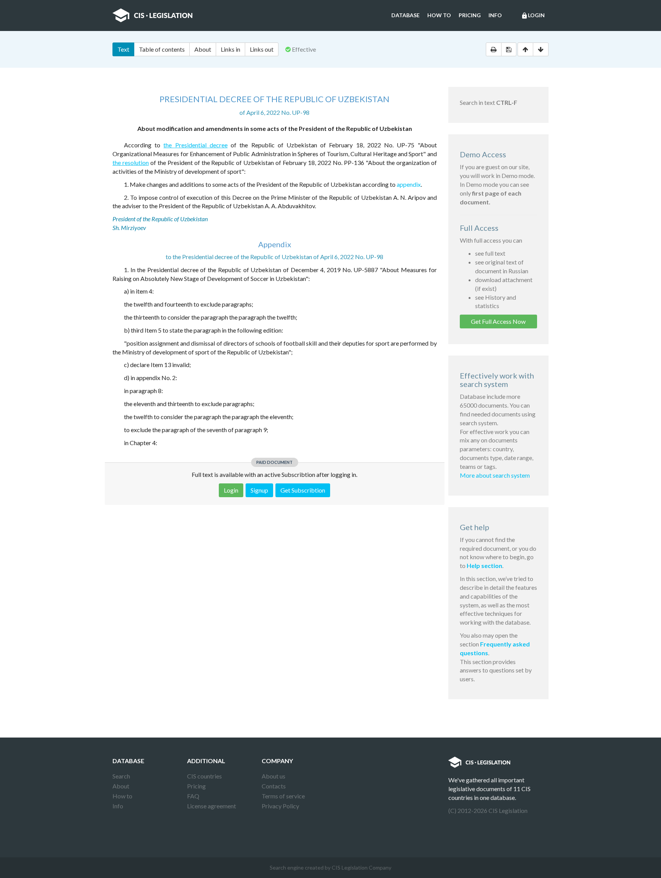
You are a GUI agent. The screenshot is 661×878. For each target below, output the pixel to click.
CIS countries (204, 776)
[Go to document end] (541, 49)
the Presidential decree (195, 145)
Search (121, 776)
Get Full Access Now (498, 321)
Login (533, 15)
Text (123, 49)
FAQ (193, 796)
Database (405, 15)
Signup (259, 490)
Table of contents (162, 49)
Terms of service (283, 796)
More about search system (495, 475)
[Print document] (493, 49)
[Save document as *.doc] (508, 49)
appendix (409, 184)
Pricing (470, 15)
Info (495, 15)
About (202, 49)
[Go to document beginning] (525, 49)
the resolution (130, 162)
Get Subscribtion (302, 490)
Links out (262, 49)
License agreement (211, 805)
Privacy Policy (280, 805)
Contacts (274, 786)
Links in (230, 49)
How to (439, 15)
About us (273, 776)
